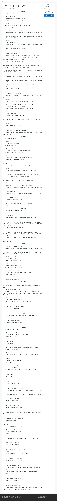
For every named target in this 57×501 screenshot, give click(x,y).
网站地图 (39, 496)
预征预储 (18, 1)
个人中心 (11, 1)
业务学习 (41, 1)
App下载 (45, 496)
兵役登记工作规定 (46, 6)
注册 (54, 1)
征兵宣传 (38, 1)
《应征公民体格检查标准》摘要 (48, 12)
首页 (8, 1)
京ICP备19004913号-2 (41, 498)
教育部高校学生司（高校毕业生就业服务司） (17, 496)
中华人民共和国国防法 (47, 11)
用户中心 (51, 1)
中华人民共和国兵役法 (47, 9)
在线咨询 (44, 1)
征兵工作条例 (46, 8)
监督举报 (47, 1)
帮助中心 (42, 496)
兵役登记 (14, 1)
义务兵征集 (22, 1)
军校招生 (30, 1)
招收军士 (27, 1)
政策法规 (34, 1)
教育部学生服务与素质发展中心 (9, 497)
